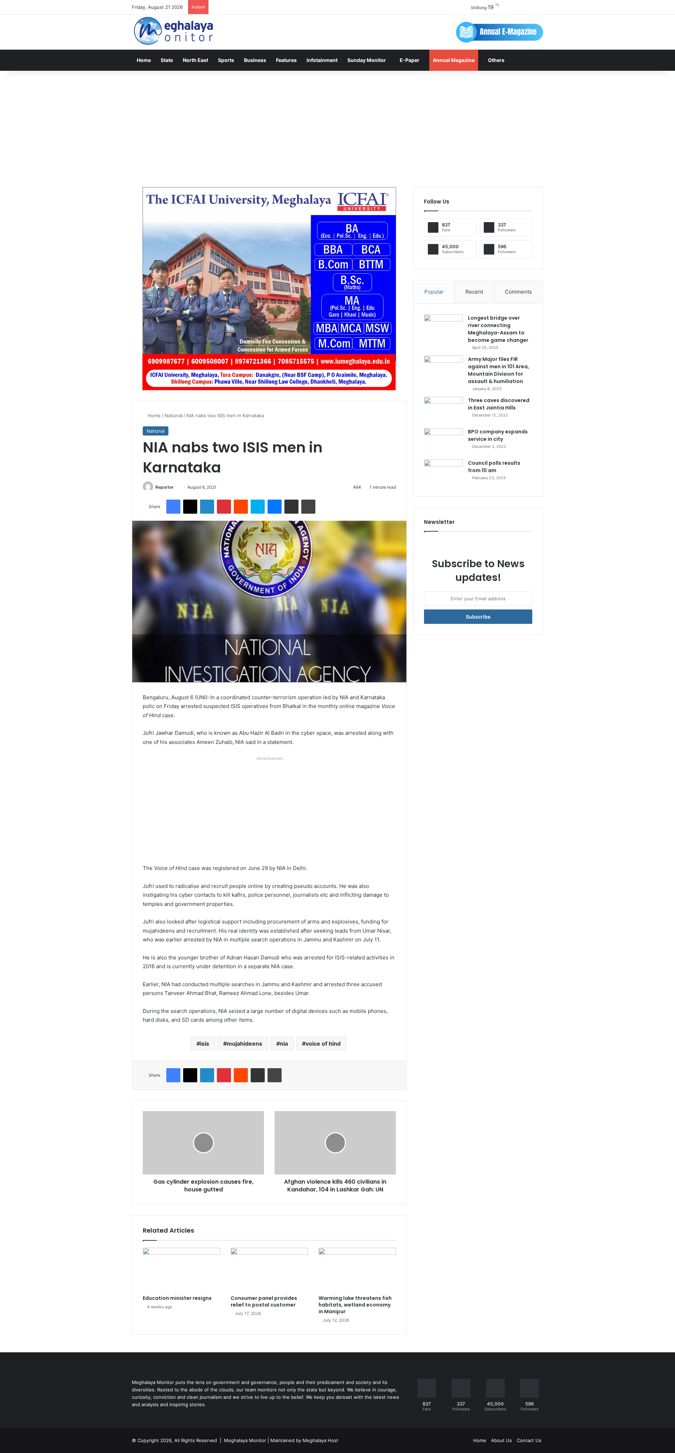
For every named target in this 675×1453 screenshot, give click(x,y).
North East (195, 60)
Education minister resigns (177, 1298)
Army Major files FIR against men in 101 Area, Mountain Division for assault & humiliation (498, 370)
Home (144, 60)
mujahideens (244, 1043)
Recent (474, 291)
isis (204, 1043)
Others (496, 60)
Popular (434, 291)
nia (284, 1043)
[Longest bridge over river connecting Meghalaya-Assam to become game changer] (443, 327)
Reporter (164, 487)
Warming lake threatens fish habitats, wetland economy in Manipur (355, 1305)
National (173, 415)
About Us (501, 1440)
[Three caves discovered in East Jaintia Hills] (443, 410)
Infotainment (322, 60)
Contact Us (529, 1440)
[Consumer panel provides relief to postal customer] (269, 1269)
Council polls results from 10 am (494, 466)
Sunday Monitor (366, 60)
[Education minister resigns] (181, 1269)
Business (255, 60)
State (167, 60)
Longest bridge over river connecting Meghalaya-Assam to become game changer (498, 329)
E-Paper (409, 60)
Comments (518, 291)
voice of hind (323, 1043)
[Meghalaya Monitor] (174, 31)
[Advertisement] (337, 127)
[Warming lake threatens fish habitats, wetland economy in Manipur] (357, 1269)
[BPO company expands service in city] (443, 441)
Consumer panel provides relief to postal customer (264, 1301)
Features (286, 60)
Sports (226, 60)
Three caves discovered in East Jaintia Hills (498, 404)
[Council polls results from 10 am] (443, 472)
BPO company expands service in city (498, 435)
